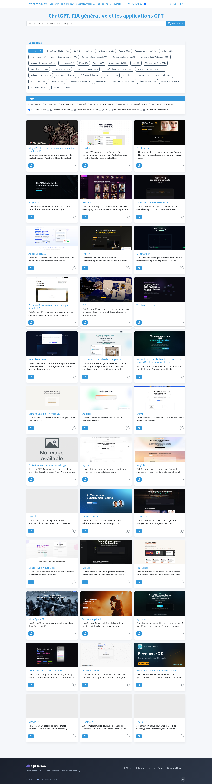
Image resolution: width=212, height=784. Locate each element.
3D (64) (77, 51)
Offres (123, 104)
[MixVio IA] (106, 552)
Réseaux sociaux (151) (170, 81)
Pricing (141, 768)
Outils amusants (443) (118, 63)
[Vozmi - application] (106, 603)
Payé (83, 104)
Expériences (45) (67, 63)
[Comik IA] (160, 501)
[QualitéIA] (106, 706)
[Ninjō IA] (160, 449)
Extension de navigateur (156, 109)
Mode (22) (83, 63)
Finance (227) (98, 63)
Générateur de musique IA (62, 3)
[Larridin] (52, 501)
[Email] (183, 779)
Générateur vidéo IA (85, 3)
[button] (182, 3)
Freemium (52, 104)
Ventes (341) (101, 81)
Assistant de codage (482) (145, 51)
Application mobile (61, 109)
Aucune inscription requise (126, 109)
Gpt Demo (38, 766)
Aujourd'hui (138, 3)
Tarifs (127, 3)
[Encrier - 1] (160, 706)
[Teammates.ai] (106, 501)
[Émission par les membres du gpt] (52, 449)
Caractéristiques (140, 104)
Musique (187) (145, 75)
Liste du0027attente (163, 104)
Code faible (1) (112, 75)
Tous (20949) (36, 51)
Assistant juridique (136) (41, 75)
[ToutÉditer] (160, 552)
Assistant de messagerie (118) (43, 63)
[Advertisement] (86, 34)
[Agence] (106, 449)
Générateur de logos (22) (90, 75)
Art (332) (88, 51)
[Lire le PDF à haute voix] (52, 552)
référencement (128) (147, 81)
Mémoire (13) (128, 75)
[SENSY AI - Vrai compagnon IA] (52, 655)
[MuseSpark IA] (52, 603)
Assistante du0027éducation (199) (154, 57)
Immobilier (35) (56, 81)
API (105, 109)
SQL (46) (56, 87)
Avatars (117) (124, 51)
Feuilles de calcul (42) (39, 87)
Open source (39, 109)
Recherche (177, 23)
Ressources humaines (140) (86, 69)
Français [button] (172, 3)
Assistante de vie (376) (65, 75)
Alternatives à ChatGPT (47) (57, 51)
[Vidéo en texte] (106, 655)
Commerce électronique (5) (124, 57)
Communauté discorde (87, 109)
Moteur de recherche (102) (123, 81)
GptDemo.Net (36, 4)
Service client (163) (38, 57)
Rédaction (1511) (168, 51)
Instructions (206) (38, 81)
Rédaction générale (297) (155, 63)
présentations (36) (163, 75)
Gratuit (36, 104)
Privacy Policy (157, 768)
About (128, 768)
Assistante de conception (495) (64, 57)
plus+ (68, 87)
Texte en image (104, 3)
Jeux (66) (135, 63)
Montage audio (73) (105, 51)
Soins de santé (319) (61, 69)
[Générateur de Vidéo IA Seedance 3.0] (160, 655)
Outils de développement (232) (94, 57)
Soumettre (118, 3)
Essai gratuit (69, 104)
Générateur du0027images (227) (150, 69)
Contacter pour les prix (103, 104)
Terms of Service (176, 768)
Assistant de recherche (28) (79, 81)
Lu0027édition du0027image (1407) (117, 69)
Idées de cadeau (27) (39, 69)
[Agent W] (160, 603)
